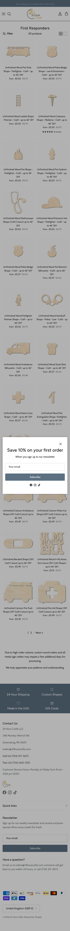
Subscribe (35, 477)
